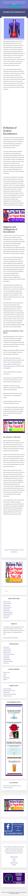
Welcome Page (6, 672)
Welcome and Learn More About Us (10, 637)
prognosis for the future (9, 466)
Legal (4, 675)
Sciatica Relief (6, 655)
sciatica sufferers (7, 364)
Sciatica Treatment (7, 606)
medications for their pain (9, 366)
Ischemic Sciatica (7, 648)
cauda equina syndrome (16, 167)
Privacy (4, 674)
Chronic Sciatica (6, 615)
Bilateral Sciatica (6, 652)
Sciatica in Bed (6, 692)
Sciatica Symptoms (14, 549)
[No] (26, 4)
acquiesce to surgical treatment (10, 450)
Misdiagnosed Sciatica (8, 612)
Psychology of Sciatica (8, 661)
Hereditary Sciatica (7, 695)
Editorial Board (6, 677)
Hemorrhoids (6, 377)
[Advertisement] (14, 106)
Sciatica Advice (6, 657)
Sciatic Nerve (6, 663)
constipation (14, 377)
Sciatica (6, 549)
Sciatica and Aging (7, 688)
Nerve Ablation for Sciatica (9, 690)
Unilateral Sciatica (7, 650)
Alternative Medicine (7, 614)
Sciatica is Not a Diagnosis (9, 654)
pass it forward (9, 787)
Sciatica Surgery (6, 608)
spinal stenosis (13, 165)
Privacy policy (16, 6)
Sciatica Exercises (7, 659)
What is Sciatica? (6, 601)
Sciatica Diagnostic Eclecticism (9, 694)
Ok (10, 6)
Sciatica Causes (6, 605)
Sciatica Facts (6, 647)
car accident (8, 299)
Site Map (5, 679)
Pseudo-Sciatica (6, 610)
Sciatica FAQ (6, 617)
